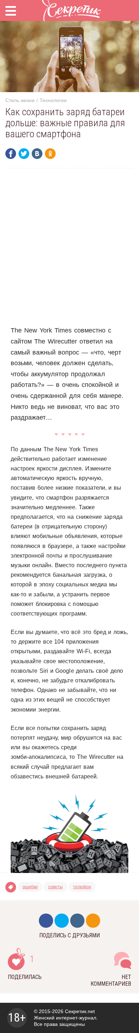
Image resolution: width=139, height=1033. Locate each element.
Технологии (53, 100)
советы (55, 886)
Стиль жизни (20, 100)
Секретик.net (80, 1011)
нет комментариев (111, 980)
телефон (82, 886)
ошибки (30, 886)
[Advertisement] (69, 246)
